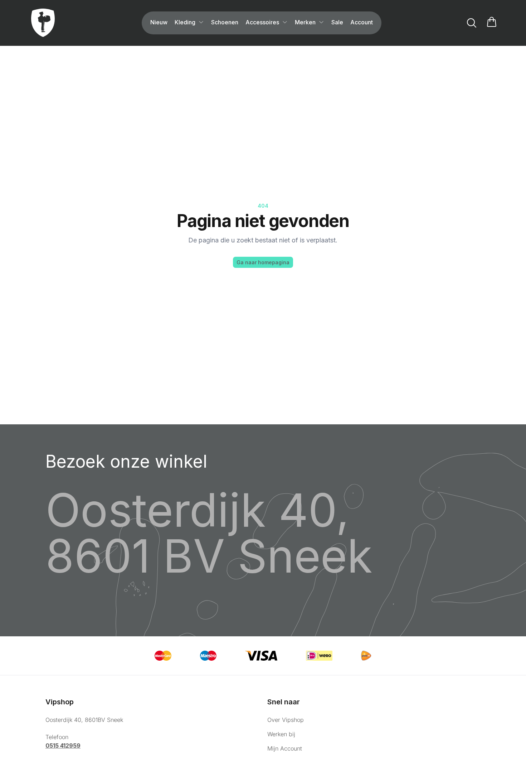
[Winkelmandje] (491, 23)
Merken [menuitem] (305, 22)
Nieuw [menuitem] (158, 22)
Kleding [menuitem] (185, 22)
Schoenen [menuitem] (224, 22)
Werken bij (281, 734)
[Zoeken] (471, 23)
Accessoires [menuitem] (262, 22)
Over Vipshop (285, 719)
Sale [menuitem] (337, 22)
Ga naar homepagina (263, 262)
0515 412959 (63, 745)
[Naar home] (43, 23)
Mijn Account (284, 748)
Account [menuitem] (361, 22)
